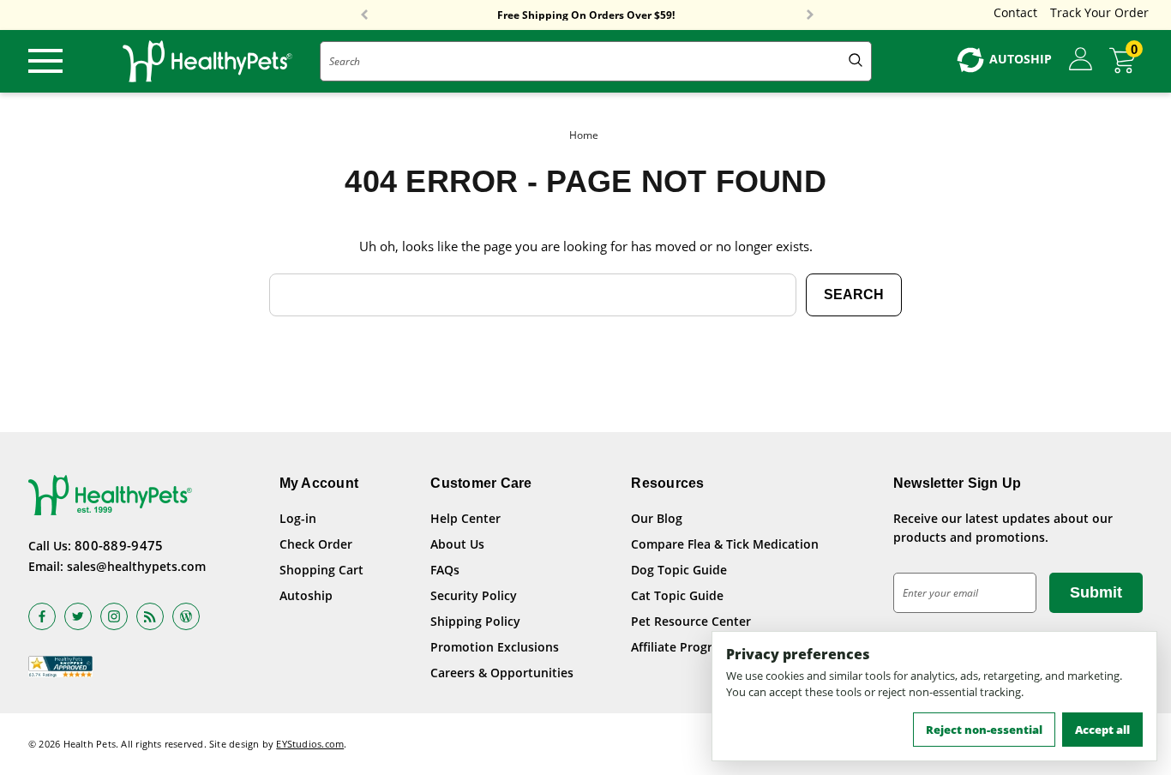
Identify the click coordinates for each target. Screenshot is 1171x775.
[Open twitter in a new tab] (78, 616)
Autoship (306, 595)
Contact (1015, 12)
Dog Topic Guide (679, 570)
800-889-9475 (119, 545)
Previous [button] (364, 15)
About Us (457, 544)
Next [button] (810, 15)
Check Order (315, 544)
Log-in (297, 518)
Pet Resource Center (691, 621)
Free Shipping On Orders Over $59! (586, 15)
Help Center (465, 518)
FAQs (444, 570)
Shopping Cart (321, 570)
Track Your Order (1099, 12)
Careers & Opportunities (501, 672)
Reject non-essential (984, 729)
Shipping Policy (475, 621)
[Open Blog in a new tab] (186, 616)
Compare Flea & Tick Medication (725, 544)
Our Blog (656, 518)
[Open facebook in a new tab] (42, 616)
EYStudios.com (310, 743)
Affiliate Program (680, 647)
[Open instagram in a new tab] (114, 616)
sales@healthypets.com (136, 566)
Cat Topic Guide (677, 595)
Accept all (1102, 729)
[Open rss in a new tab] (150, 616)
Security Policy (473, 595)
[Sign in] (1080, 60)
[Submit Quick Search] (855, 61)
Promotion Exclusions (494, 647)
